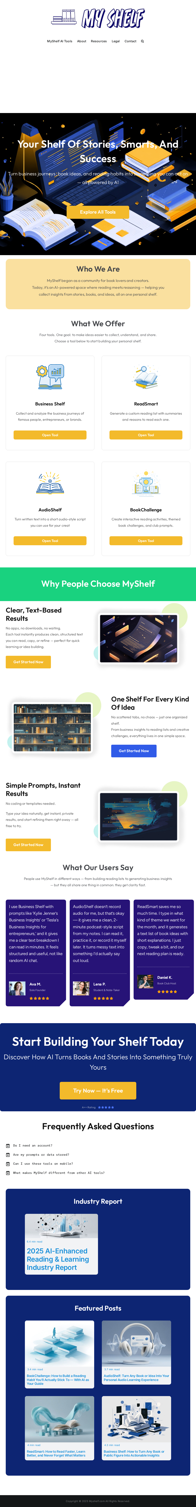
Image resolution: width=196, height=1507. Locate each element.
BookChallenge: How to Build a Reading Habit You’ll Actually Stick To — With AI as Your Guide (58, 1380)
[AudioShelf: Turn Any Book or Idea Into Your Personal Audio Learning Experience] (136, 1323)
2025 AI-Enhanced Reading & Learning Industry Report (58, 1259)
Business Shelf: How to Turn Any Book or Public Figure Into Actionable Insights (134, 1453)
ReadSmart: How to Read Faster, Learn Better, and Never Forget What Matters (56, 1453)
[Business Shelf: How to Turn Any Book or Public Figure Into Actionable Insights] (136, 1398)
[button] (142, 41)
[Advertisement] (98, 73)
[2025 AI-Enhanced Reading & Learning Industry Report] (61, 1216)
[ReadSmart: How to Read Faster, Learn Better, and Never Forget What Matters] (59, 1398)
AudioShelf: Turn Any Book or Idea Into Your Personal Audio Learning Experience (136, 1378)
